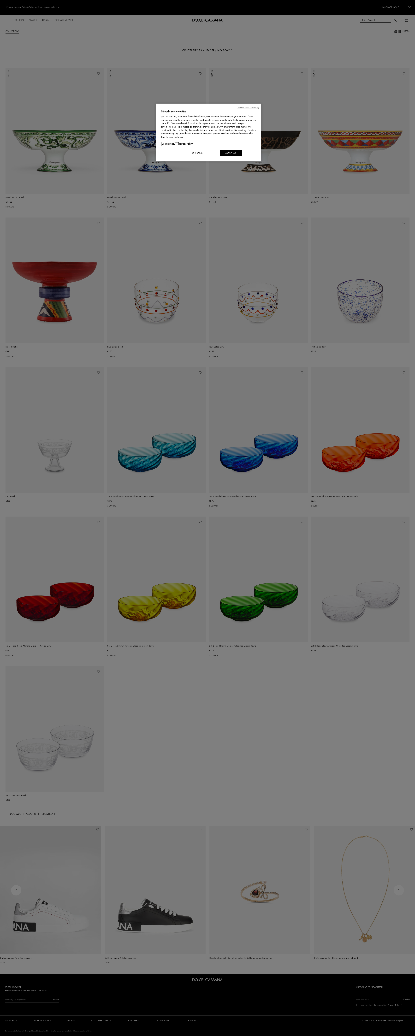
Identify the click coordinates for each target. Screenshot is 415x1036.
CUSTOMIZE (197, 153)
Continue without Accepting (248, 107)
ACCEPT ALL (230, 153)
